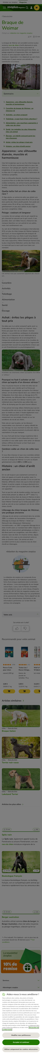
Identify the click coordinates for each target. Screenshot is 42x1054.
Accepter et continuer (21, 1042)
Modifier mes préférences (21, 1035)
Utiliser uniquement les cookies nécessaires (21, 1049)
